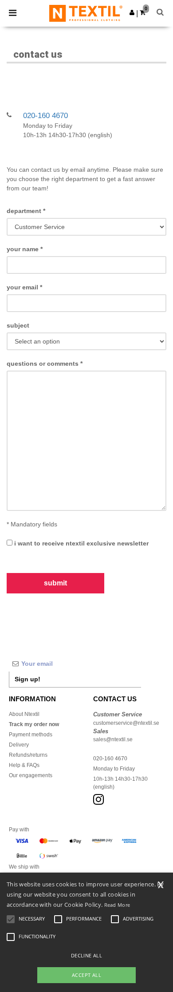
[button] (132, 12)
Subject (18, 325)
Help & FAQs (24, 765)
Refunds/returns (28, 755)
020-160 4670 (45, 115)
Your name (25, 249)
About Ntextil (24, 714)
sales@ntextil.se (113, 739)
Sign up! (27, 679)
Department (26, 210)
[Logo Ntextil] (85, 12)
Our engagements (30, 775)
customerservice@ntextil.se (126, 723)
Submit (55, 583)
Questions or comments (45, 363)
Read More (117, 904)
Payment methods (30, 734)
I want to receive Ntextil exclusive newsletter (80, 543)
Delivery (19, 745)
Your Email (24, 287)
